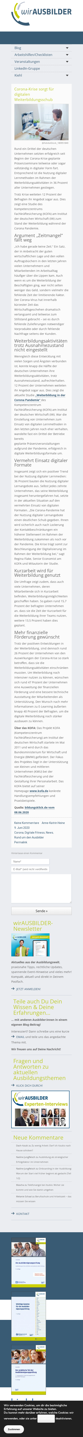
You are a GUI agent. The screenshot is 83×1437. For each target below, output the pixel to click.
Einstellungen (46, 1418)
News (49, 832)
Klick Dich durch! (29, 1085)
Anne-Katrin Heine (53, 823)
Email (20, 1037)
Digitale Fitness (35, 832)
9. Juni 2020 (22, 827)
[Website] (41, 14)
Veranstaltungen (27, 61)
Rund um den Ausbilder (29, 837)
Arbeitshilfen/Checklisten (33, 55)
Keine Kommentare (26, 823)
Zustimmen (14, 1429)
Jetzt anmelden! (28, 989)
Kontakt (22, 1214)
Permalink (20, 842)
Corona (19, 832)
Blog (18, 48)
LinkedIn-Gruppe (27, 68)
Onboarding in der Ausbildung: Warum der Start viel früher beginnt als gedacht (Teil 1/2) (44, 1173)
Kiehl (18, 75)
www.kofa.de (39, 791)
